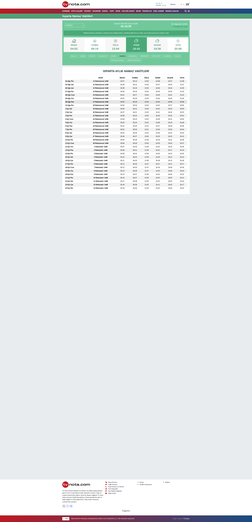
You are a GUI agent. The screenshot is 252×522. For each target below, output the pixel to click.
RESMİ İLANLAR (172, 11)
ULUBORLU (167, 56)
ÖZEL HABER (158, 11)
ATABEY (83, 56)
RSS (66, 518)
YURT (111, 11)
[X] (64, 506)
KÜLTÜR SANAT (128, 11)
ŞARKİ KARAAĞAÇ (133, 60)
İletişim (167, 482)
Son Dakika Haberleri (115, 491)
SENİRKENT (144, 56)
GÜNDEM (66, 11)
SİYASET (87, 11)
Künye (142, 482)
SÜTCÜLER (156, 56)
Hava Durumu (112, 482)
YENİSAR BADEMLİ (117, 60)
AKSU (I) (74, 56)
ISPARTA (122, 56)
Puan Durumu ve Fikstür (116, 487)
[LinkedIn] (71, 506)
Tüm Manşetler (113, 489)
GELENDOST (102, 56)
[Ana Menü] (188, 11)
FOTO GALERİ (76, 11)
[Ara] (186, 11)
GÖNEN (113, 56)
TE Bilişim (186, 518)
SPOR (118, 11)
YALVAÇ (177, 56)
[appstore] (126, 511)
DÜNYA (105, 11)
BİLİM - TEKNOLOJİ (144, 11)
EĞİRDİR (92, 56)
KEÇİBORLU (133, 56)
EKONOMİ (97, 11)
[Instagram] (67, 506)
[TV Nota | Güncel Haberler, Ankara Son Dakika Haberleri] (76, 4)
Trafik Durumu (112, 484)
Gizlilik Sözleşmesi (146, 484)
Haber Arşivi (112, 493)
